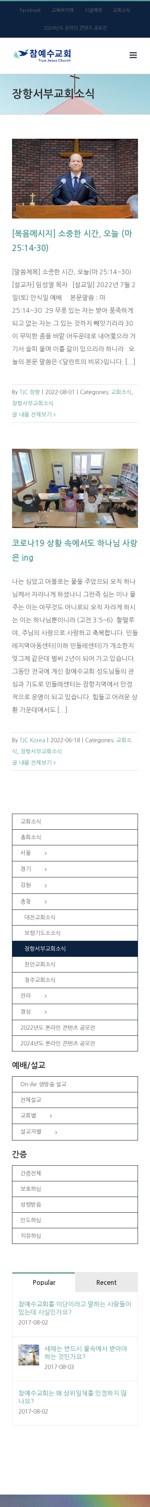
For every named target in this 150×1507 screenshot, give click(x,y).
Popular (43, 1283)
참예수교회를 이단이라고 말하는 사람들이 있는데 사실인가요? (74, 1308)
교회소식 (121, 392)
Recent (106, 1283)
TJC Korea (32, 740)
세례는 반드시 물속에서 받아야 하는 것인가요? (85, 1352)
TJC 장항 (30, 392)
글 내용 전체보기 (32, 414)
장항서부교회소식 (33, 403)
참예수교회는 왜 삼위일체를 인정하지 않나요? (72, 1397)
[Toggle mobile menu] (134, 55)
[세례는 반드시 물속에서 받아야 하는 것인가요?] (28, 1351)
